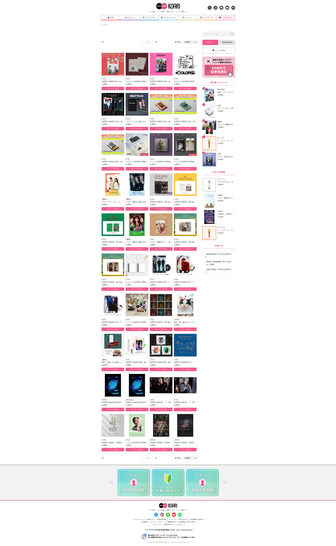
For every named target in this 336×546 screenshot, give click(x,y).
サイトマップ (157, 524)
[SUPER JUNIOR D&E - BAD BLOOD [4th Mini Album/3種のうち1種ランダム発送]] (161, 345)
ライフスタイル (169, 17)
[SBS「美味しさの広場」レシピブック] (113, 345)
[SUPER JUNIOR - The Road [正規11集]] (161, 184)
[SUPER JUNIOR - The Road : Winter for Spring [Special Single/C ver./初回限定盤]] (113, 264)
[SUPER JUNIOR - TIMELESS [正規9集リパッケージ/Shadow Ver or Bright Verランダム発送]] (113, 425)
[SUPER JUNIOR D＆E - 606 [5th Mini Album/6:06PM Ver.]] (185, 104)
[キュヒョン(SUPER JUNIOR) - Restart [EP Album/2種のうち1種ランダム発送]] (137, 144)
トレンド (188, 17)
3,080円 (153, 325)
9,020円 (153, 445)
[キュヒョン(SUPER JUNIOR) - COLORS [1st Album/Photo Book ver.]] (185, 64)
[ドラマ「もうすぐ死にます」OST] (137, 104)
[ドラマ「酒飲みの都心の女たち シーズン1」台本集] (137, 224)
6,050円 (104, 405)
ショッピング (227, 17)
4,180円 (177, 325)
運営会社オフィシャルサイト (173, 524)
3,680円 (129, 124)
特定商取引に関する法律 (187, 522)
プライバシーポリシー (157, 522)
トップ (103, 25)
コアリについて (138, 519)
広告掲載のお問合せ (196, 519)
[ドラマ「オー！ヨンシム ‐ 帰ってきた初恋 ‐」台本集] (113, 184)
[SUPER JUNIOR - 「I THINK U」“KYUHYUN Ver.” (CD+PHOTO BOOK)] (185, 385)
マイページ (172, 519)
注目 (112, 17)
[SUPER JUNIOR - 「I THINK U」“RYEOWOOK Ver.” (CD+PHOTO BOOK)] (161, 385)
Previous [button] (112, 482)
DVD (177, 319)
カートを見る (220, 50)
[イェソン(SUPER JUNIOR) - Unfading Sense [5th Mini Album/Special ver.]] (161, 144)
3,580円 (153, 245)
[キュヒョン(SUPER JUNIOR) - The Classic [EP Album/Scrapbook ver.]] (137, 64)
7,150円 (129, 405)
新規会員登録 (227, 42)
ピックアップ (208, 17)
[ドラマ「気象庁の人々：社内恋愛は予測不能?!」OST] (161, 224)
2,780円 (129, 245)
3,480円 (129, 164)
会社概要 (144, 522)
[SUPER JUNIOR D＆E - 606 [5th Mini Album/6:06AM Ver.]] (161, 104)
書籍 (105, 199)
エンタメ (131, 17)
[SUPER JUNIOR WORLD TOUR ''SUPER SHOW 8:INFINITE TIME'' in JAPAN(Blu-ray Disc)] (137, 385)
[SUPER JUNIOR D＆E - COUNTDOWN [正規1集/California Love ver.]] (113, 305)
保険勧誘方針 (171, 522)
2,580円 (153, 365)
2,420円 (129, 445)
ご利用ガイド (150, 519)
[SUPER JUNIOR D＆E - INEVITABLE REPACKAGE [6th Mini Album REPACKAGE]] (161, 64)
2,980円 (104, 84)
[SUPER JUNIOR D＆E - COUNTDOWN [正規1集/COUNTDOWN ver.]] (161, 264)
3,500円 (153, 405)
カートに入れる (113, 88)
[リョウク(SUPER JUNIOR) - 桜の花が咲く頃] (137, 425)
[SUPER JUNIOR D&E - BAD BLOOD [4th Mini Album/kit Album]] (137, 345)
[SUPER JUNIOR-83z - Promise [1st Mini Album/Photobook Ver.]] (113, 64)
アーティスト (150, 17)
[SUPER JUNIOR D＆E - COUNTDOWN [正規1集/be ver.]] (185, 264)
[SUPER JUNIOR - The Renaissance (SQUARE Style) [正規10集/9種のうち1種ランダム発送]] (161, 305)
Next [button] (224, 482)
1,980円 (177, 245)
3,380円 (129, 84)
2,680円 (129, 325)
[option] (134, 482)
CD (104, 79)
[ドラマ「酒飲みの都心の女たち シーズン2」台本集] (137, 184)
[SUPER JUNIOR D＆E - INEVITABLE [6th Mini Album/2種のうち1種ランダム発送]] (113, 104)
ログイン (210, 42)
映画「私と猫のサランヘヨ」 (185, 322)
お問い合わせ (183, 519)
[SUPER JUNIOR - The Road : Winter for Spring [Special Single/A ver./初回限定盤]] (185, 224)
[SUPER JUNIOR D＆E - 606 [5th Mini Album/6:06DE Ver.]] (113, 144)
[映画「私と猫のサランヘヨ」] (185, 305)
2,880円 (177, 205)
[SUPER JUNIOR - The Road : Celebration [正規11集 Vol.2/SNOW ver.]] (185, 184)
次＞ (156, 42)
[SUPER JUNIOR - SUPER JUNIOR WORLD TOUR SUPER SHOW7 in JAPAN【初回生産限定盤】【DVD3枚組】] (161, 425)
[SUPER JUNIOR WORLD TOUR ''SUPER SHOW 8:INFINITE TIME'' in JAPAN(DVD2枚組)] (113, 385)
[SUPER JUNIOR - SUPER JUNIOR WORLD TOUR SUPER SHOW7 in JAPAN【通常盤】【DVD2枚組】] (185, 425)
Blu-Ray (130, 400)
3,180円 (153, 164)
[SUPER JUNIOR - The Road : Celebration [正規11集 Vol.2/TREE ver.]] (113, 224)
